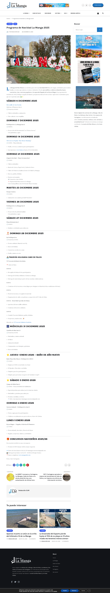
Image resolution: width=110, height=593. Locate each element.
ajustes (55, 591)
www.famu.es (20, 150)
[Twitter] (15, 582)
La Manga (25, 13)
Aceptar (65, 590)
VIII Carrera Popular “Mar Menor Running (19, 140)
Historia (57, 13)
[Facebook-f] (12, 582)
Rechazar (74, 590)
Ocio (65, 13)
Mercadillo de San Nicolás (14, 105)
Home (8, 18)
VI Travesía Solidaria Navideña (22, 322)
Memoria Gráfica (75, 13)
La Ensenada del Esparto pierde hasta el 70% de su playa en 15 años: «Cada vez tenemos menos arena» (54, 536)
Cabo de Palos (36, 13)
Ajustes (83, 590)
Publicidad (98, 5)
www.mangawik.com (24, 455)
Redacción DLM (13, 539)
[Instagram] (19, 582)
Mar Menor (48, 13)
